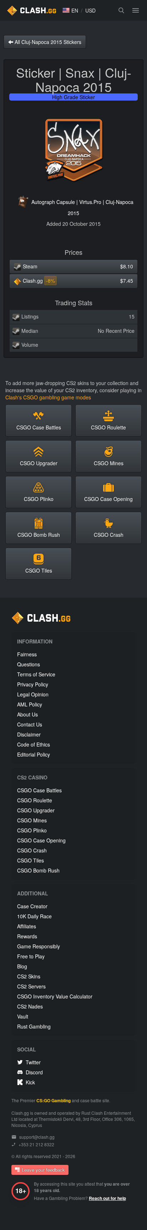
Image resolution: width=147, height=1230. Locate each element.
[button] (70, 10)
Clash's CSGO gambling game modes (48, 397)
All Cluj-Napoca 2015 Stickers (47, 41)
